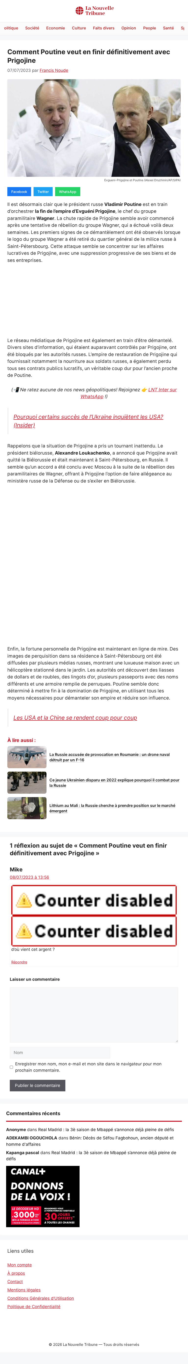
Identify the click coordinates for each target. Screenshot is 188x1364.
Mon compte (19, 1264)
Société (32, 27)
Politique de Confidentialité (33, 1306)
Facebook (19, 192)
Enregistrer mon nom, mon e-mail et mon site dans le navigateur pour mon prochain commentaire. (88, 1067)
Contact (15, 1281)
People (149, 27)
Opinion (128, 27)
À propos (16, 1273)
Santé (168, 27)
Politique (10, 27)
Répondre (19, 962)
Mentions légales (24, 1290)
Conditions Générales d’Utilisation (40, 1298)
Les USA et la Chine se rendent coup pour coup (75, 717)
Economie (55, 27)
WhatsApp (67, 192)
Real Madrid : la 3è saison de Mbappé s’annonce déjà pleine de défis (106, 1129)
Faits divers (104, 27)
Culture (79, 27)
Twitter (43, 192)
